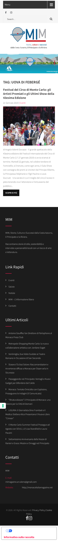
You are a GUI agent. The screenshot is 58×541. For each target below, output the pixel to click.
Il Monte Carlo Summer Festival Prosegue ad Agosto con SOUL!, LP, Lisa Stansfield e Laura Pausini (27, 428)
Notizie (12, 293)
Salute (12, 286)
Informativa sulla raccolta (19, 537)
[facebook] (6, 12)
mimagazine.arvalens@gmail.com (21, 481)
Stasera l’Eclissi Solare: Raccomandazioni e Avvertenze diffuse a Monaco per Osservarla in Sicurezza (26, 368)
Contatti (12, 305)
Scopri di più (11, 193)
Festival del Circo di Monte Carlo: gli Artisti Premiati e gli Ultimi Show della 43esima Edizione (28, 94)
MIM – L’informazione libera (21, 299)
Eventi (23, 102)
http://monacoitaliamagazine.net (37, 487)
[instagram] (11, 12)
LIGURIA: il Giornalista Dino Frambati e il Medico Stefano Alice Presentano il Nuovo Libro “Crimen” (27, 414)
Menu (7, 4)
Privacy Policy (38, 510)
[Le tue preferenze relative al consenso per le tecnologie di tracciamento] (3, 406)
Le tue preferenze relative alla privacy (32, 531)
